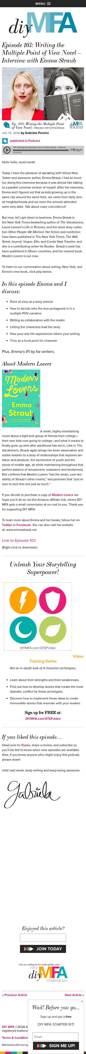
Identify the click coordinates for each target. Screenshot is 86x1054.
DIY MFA (8, 1027)
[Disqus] (43, 866)
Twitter (7, 525)
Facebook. (23, 525)
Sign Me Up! (62, 1045)
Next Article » (74, 995)
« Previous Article (14, 995)
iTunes (25, 745)
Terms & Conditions (16, 1038)
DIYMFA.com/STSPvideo (43, 719)
